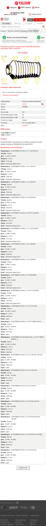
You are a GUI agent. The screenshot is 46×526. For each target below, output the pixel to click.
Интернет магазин (7, 515)
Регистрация (39, 20)
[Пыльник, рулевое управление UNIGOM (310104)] (23, 84)
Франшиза (33, 520)
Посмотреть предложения (11, 95)
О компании (34, 515)
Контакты (33, 522)
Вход (30, 20)
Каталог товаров (21, 515)
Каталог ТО (19, 524)
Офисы (32, 524)
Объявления (5, 522)
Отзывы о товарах (7, 524)
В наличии (4, 520)
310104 (24, 104)
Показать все (23, 467)
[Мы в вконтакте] (17, 503)
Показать (25, 125)
